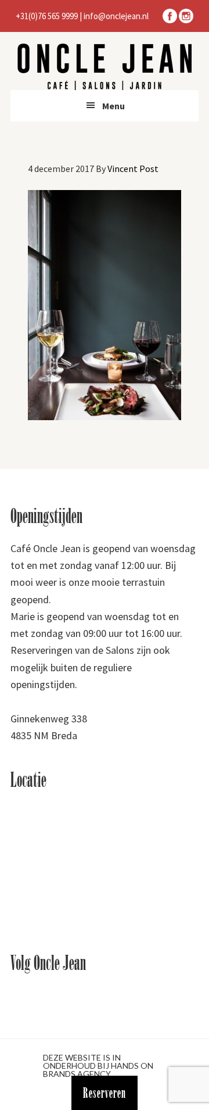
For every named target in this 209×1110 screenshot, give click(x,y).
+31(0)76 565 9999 (47, 16)
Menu (113, 106)
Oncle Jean (104, 67)
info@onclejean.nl (116, 16)
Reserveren (104, 1093)
